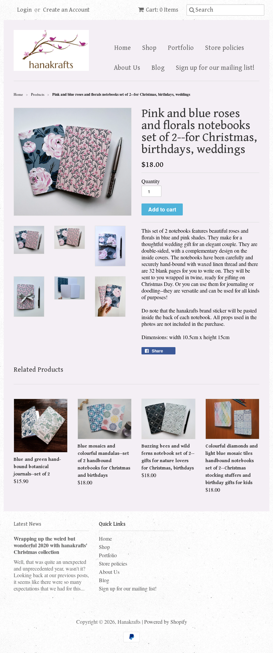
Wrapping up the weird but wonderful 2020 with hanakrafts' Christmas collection (50, 545)
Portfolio (181, 48)
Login (24, 9)
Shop (149, 48)
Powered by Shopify (165, 621)
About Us (127, 68)
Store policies (224, 48)
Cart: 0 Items (162, 9)
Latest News (27, 524)
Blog (157, 68)
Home (122, 48)
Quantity (150, 181)
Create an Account (66, 9)
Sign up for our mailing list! (215, 68)
